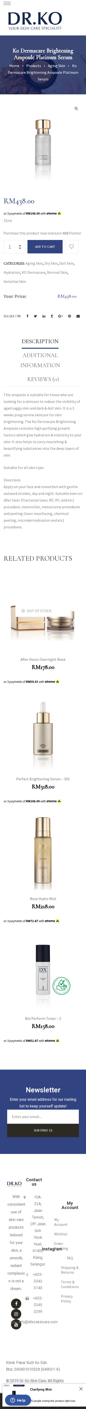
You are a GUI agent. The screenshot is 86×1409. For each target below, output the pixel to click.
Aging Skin (34, 263)
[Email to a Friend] (78, 316)
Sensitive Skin (15, 281)
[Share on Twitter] (35, 316)
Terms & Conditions (70, 1284)
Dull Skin (66, 263)
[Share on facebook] (27, 316)
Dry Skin (51, 263)
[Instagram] (16, 1314)
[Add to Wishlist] (71, 246)
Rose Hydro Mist (43, 898)
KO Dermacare (33, 272)
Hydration (12, 272)
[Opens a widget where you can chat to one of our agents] (18, 1401)
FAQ (70, 1257)
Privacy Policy (67, 1298)
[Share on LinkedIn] (44, 316)
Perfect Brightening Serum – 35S (43, 778)
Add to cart (45, 246)
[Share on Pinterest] (69, 316)
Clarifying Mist (41, 1389)
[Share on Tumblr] (52, 316)
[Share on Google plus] (60, 316)
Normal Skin (57, 272)
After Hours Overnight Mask (43, 659)
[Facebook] (16, 1304)
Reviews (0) (43, 379)
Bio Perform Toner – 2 (43, 1018)
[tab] (40, 341)
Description (40, 341)
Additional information (40, 360)
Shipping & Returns (70, 1270)
